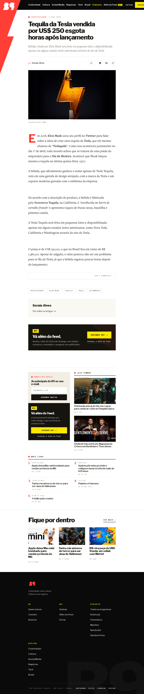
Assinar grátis (49, 397)
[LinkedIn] (106, 63)
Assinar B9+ (99, 335)
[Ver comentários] (92, 63)
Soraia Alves (38, 62)
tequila (69, 291)
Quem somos (35, 609)
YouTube (112, 688)
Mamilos (94, 625)
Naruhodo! (95, 630)
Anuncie (32, 620)
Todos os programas (100, 609)
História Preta (97, 635)
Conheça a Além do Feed (98, 341)
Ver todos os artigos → (44, 311)
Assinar (63, 609)
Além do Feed (110, 5)
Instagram (81, 688)
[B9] (10, 5)
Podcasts (97, 5)
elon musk (54, 291)
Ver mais (109, 520)
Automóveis (95, 291)
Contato (32, 614)
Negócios (71, 5)
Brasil (87, 5)
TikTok (91, 688)
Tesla (81, 291)
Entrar (129, 5)
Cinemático (96, 620)
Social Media (58, 5)
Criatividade (34, 5)
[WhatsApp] (100, 63)
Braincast (95, 614)
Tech (80, 5)
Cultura (46, 5)
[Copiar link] (113, 63)
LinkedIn (101, 688)
